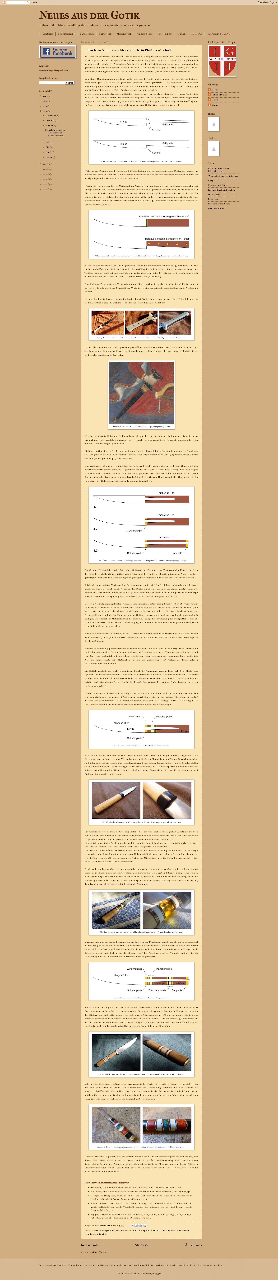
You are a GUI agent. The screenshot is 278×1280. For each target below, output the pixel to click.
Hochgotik (144, 1230)
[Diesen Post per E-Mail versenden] (132, 1225)
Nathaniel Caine (219, 94)
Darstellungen (165, 33)
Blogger (157, 1273)
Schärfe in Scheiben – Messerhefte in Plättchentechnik (128, 50)
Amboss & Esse (144, 33)
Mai (48, 147)
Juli (48, 142)
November (51, 115)
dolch (112, 1230)
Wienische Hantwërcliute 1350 (223, 176)
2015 (45, 174)
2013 (45, 184)
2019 (45, 106)
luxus (159, 1230)
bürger (105, 1230)
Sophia (214, 105)
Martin (214, 89)
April (48, 152)
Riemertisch (105, 33)
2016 (45, 169)
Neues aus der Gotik (89, 15)
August (49, 125)
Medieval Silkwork (217, 208)
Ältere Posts (193, 1245)
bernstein (96, 1230)
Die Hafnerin (214, 194)
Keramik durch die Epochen (221, 190)
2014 (45, 179)
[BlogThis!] (136, 1225)
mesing (166, 1230)
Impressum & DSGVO (219, 33)
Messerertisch (124, 33)
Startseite (47, 33)
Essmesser (126, 1230)
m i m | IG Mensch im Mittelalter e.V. (218, 170)
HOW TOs (196, 33)
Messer (174, 1230)
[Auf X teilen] (139, 1225)
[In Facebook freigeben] (142, 1225)
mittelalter (184, 1230)
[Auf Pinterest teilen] (145, 1225)
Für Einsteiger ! (66, 33)
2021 (45, 95)
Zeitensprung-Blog (217, 185)
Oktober (50, 120)
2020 (45, 101)
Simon (214, 99)
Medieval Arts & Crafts (219, 203)
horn (153, 1230)
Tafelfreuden (87, 33)
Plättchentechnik (92, 1234)
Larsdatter (213, 199)
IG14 (210, 180)
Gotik (135, 1230)
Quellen (181, 33)
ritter (104, 1234)
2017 (45, 163)
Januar (49, 157)
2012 (45, 189)
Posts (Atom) (99, 1252)
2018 (45, 111)
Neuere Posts (90, 1245)
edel (118, 1230)
